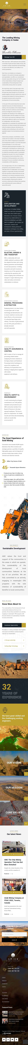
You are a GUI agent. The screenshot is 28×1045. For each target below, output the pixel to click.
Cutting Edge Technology (11, 646)
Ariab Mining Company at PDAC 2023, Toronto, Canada (14, 900)
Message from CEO (9, 57)
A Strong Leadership (10, 640)
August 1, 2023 (12, 1015)
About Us (4, 980)
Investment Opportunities (11, 625)
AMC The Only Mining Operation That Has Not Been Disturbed (13, 862)
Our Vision (4, 992)
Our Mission (5, 995)
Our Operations (5, 1001)
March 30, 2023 (12, 1023)
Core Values (5, 998)
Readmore (6, 873)
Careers (4, 986)
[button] (14, 57)
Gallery (3, 977)
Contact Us (4, 983)
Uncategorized (18, 854)
